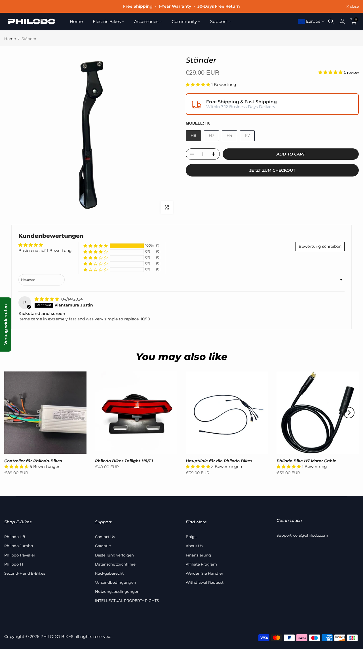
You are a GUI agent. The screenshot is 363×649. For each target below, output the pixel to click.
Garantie (103, 545)
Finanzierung (198, 555)
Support (218, 21)
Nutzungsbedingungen (117, 591)
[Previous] (14, 412)
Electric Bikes (107, 21)
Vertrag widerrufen (5, 324)
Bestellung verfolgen (114, 555)
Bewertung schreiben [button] (320, 246)
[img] (47, 299)
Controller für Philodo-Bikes (33, 460)
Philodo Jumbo (18, 545)
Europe (312, 21)
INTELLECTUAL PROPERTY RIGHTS (127, 600)
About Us (194, 545)
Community (184, 21)
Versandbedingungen (115, 582)
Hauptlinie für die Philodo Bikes (219, 460)
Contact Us (105, 536)
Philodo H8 (14, 536)
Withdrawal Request (204, 582)
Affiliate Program (201, 564)
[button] (331, 72)
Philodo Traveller (19, 555)
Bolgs (191, 536)
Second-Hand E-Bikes (24, 573)
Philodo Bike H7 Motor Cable (306, 460)
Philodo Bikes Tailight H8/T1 (124, 460)
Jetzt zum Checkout (272, 170)
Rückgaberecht (109, 573)
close (11, 6)
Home (76, 21)
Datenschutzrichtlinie (115, 564)
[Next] (348, 412)
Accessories (146, 21)
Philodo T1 (13, 564)
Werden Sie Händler (204, 573)
